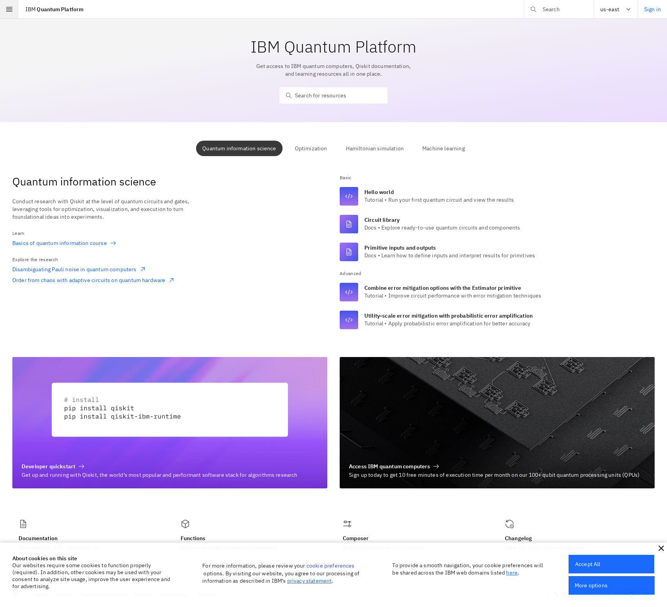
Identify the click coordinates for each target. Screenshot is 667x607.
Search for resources (320, 95)
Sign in (652, 9)
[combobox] (616, 9)
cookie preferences (330, 565)
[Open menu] (9, 9)
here (512, 572)
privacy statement (309, 580)
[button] (661, 548)
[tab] (239, 148)
